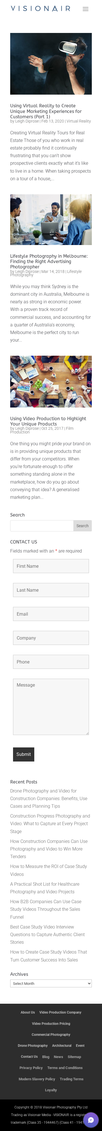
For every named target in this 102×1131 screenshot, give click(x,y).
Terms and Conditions (65, 1068)
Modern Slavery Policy (37, 1079)
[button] (91, 1120)
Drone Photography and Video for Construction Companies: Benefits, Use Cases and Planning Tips (48, 798)
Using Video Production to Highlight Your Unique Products (48, 421)
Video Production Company (60, 1012)
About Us (28, 1012)
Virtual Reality (79, 121)
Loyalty (51, 1090)
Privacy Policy (31, 1068)
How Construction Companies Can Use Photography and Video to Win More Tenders (49, 849)
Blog (45, 1057)
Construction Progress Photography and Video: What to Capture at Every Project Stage (50, 823)
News (58, 1057)
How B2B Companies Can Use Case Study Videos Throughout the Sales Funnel (45, 909)
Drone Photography (33, 1046)
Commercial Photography (51, 1035)
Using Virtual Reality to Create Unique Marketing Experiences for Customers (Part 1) (46, 111)
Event (80, 1046)
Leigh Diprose (27, 121)
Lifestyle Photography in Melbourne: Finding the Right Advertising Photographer (49, 261)
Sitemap (74, 1057)
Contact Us (29, 1057)
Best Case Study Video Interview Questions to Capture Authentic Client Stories (47, 934)
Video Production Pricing (51, 1024)
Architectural (61, 1046)
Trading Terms (72, 1079)
